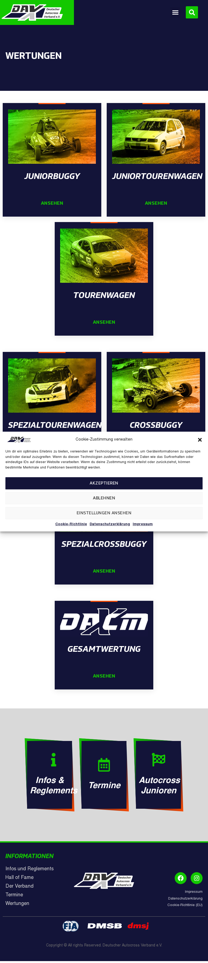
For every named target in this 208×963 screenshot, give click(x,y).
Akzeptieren (104, 483)
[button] (200, 439)
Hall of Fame (19, 877)
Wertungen (17, 903)
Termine (104, 786)
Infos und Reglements (29, 869)
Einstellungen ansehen (104, 513)
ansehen (52, 203)
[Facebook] (181, 878)
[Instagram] (197, 878)
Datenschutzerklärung (110, 524)
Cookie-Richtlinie (71, 524)
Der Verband (19, 886)
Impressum (143, 524)
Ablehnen (104, 498)
